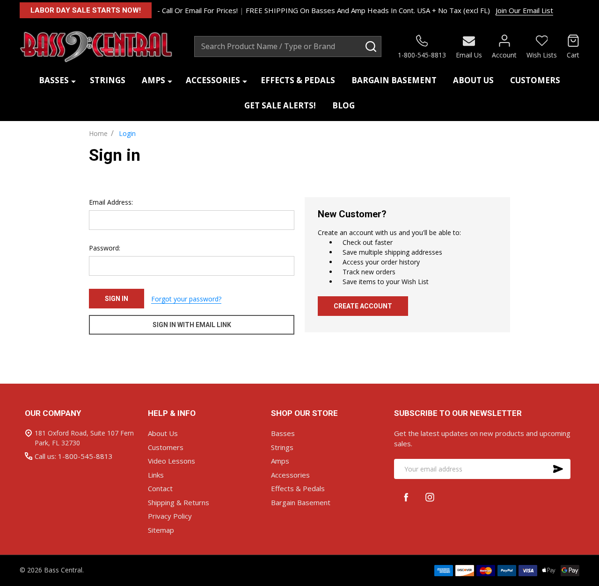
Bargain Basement (394, 80)
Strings (107, 80)
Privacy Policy (170, 516)
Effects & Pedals (298, 80)
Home (98, 133)
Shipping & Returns (178, 502)
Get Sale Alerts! (280, 105)
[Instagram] (430, 497)
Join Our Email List (524, 10)
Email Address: (111, 202)
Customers (535, 80)
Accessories (213, 80)
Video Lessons (171, 460)
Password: (104, 247)
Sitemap (161, 530)
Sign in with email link (192, 325)
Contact (160, 488)
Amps (153, 80)
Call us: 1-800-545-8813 (74, 456)
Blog (343, 105)
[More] (73, 81)
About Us (473, 80)
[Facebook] (406, 497)
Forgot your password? (186, 298)
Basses (54, 80)
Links (156, 474)
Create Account (363, 306)
